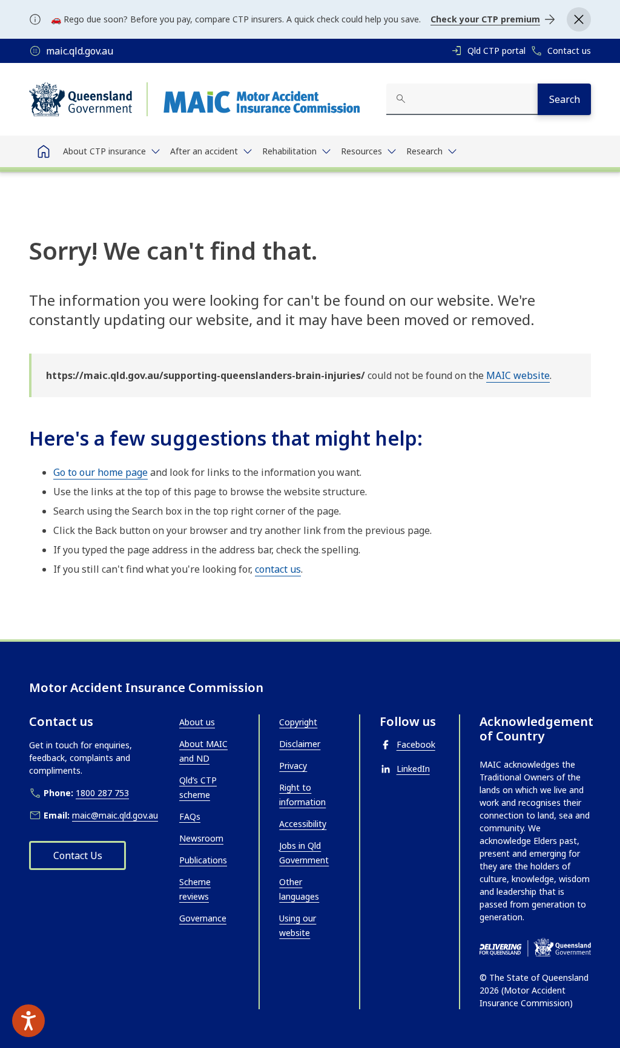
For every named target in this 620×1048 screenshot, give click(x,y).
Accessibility (302, 823)
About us (197, 722)
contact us (278, 569)
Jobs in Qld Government (304, 853)
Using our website (297, 925)
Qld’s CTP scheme (198, 787)
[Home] (43, 151)
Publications (203, 860)
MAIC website (518, 375)
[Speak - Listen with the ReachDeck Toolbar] (28, 1020)
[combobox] (462, 99)
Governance (202, 918)
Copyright (298, 722)
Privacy (293, 765)
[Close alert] (579, 19)
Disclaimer (299, 744)
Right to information (302, 795)
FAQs (189, 816)
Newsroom (201, 838)
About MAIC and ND (203, 751)
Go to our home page (100, 472)
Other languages (299, 889)
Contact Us (77, 855)
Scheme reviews (195, 889)
